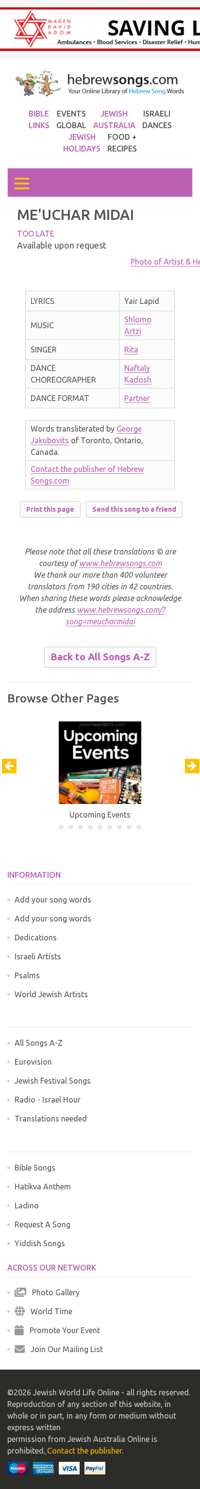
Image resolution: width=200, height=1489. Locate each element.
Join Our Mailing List (64, 1349)
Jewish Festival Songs (53, 1080)
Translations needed (51, 1118)
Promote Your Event (62, 1330)
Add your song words (53, 899)
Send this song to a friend (134, 509)
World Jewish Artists (51, 994)
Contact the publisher (84, 1450)
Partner (137, 398)
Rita (131, 349)
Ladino (27, 1205)
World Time (48, 1311)
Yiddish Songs (40, 1243)
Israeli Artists (38, 956)
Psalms (27, 975)
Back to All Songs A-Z (100, 656)
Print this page (50, 509)
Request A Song (42, 1224)
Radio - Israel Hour (48, 1099)
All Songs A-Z (39, 1042)
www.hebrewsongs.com (120, 563)
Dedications (36, 937)
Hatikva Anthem (43, 1186)
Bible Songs (35, 1167)
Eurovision (33, 1061)
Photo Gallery (53, 1292)
